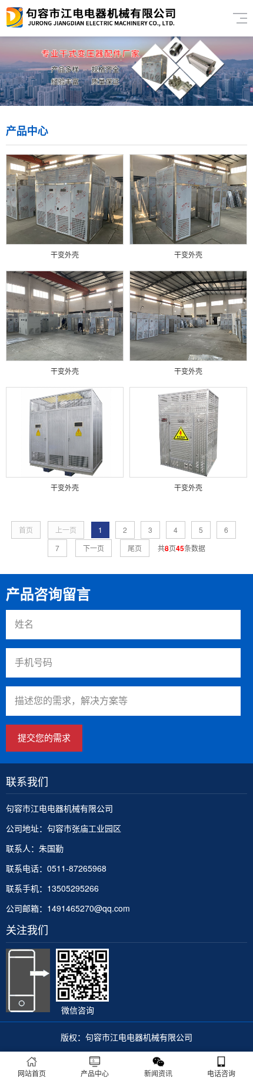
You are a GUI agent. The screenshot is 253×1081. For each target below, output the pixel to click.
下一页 (93, 548)
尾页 (135, 548)
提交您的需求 (44, 738)
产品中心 (95, 1073)
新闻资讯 (158, 1073)
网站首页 (32, 1073)
